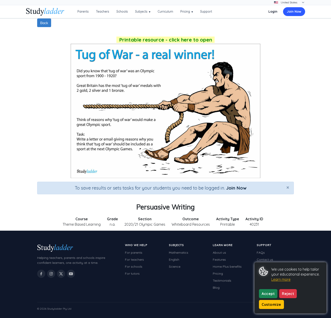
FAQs (261, 253)
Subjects (142, 11)
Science (174, 267)
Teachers (102, 11)
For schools (133, 267)
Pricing (186, 11)
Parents (83, 11)
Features (219, 260)
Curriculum (165, 11)
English (174, 260)
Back (44, 23)
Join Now (294, 11)
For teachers (134, 260)
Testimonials (222, 281)
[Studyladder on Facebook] (41, 274)
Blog (216, 288)
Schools (122, 11)
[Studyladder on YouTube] (71, 274)
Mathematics (178, 253)
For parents (133, 253)
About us (219, 253)
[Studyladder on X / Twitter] (61, 274)
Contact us (265, 260)
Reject (288, 293)
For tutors (132, 274)
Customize (271, 304)
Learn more (280, 279)
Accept (268, 293)
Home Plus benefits (227, 267)
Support (206, 11)
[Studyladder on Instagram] (51, 274)
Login (272, 11)
